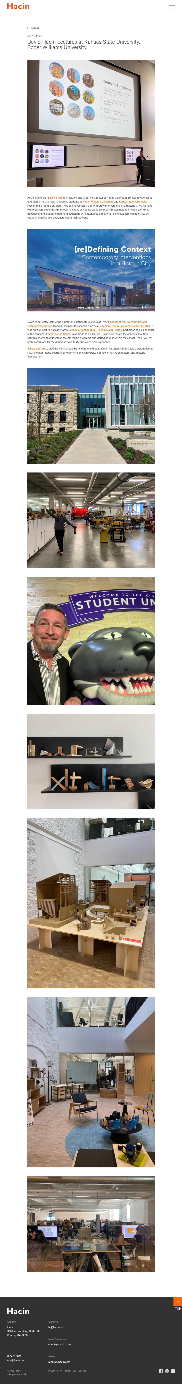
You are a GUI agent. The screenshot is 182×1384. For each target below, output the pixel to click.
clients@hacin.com (59, 1344)
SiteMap (83, 1371)
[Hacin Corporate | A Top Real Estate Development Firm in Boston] (18, 7)
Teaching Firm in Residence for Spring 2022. (125, 326)
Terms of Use (70, 1371)
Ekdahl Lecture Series (57, 334)
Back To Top (177, 1301)
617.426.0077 (14, 1356)
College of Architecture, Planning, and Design (95, 330)
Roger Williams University (98, 202)
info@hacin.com (16, 1360)
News (35, 28)
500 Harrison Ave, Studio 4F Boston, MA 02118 (23, 1333)
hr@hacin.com (56, 1327)
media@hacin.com (59, 1362)
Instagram (167, 1371)
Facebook (161, 1371)
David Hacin (57, 198)
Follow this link (36, 349)
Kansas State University (133, 202)
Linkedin (173, 1371)
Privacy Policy (55, 1371)
